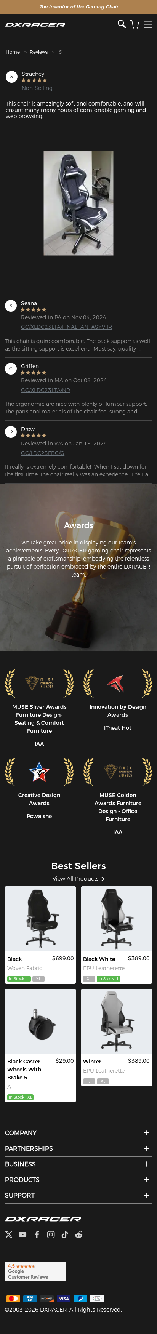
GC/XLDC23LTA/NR (45, 390)
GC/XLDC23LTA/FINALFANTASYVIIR (54, 326)
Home (13, 52)
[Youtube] (26, 1235)
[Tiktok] (68, 1235)
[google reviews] (35, 1270)
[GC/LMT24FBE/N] (40, 918)
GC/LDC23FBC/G (42, 453)
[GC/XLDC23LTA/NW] (116, 918)
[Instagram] (54, 1235)
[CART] (134, 24)
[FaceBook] (40, 1235)
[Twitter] (12, 1235)
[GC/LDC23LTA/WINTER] (116, 1021)
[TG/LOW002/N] (40, 1021)
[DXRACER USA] (61, 24)
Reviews (39, 52)
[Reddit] (82, 1235)
